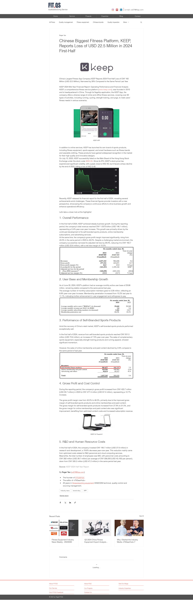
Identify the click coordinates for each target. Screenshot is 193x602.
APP (85, 491)
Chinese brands (98, 22)
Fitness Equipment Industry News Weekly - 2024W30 (63, 540)
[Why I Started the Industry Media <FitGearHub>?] (129, 528)
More (125, 22)
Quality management (66, 22)
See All (141, 516)
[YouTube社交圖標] (117, 10)
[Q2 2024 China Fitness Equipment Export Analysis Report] (96, 528)
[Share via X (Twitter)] (65, 502)
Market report (64, 496)
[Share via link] (75, 502)
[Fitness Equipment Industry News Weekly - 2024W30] (63, 528)
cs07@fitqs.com (137, 10)
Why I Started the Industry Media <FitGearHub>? (127, 540)
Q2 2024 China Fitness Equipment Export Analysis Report (95, 540)
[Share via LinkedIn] (70, 502)
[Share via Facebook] (60, 502)
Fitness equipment (83, 22)
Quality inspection (113, 22)
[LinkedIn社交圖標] (121, 10)
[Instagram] (113, 10)
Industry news (65, 491)
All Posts (52, 22)
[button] (141, 22)
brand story (76, 491)
